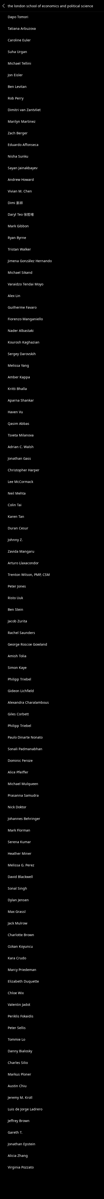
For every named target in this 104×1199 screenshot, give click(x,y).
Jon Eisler (15, 75)
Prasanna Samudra (23, 795)
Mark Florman (19, 830)
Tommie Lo (16, 1039)
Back (4, 6)
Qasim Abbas (18, 423)
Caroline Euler (19, 40)
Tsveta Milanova (21, 435)
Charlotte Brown (21, 934)
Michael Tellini (19, 63)
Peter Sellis (17, 1027)
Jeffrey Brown (19, 1120)
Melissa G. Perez (21, 865)
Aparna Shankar (21, 400)
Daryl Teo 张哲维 (21, 214)
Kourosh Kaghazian (23, 342)
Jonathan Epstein (21, 1144)
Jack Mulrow (17, 923)
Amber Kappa (19, 377)
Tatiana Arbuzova (22, 28)
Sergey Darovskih (22, 353)
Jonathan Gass (19, 458)
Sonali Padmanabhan (25, 749)
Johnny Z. (15, 539)
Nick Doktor (17, 807)
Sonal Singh (17, 888)
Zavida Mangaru (21, 551)
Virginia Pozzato (21, 1167)
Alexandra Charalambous (28, 702)
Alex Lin (14, 295)
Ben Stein (15, 609)
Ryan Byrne (17, 237)
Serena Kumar (19, 842)
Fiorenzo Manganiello (25, 319)
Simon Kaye (17, 667)
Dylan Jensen (18, 900)
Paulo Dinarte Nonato (25, 737)
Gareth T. (15, 1132)
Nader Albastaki (21, 330)
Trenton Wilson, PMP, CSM (29, 574)
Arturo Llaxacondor (23, 563)
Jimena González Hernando (30, 261)
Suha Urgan (17, 51)
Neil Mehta (17, 493)
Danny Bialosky (20, 1051)
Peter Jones (17, 586)
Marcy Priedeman (22, 969)
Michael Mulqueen (23, 783)
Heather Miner (19, 853)
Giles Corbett (18, 714)
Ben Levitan (17, 86)
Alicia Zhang (18, 1155)
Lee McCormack (20, 481)
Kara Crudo (17, 958)
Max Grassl (17, 911)
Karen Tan (16, 516)
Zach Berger (18, 133)
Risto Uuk (15, 598)
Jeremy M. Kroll (20, 1097)
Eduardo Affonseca (23, 144)
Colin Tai (15, 505)
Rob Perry (15, 98)
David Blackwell (20, 876)
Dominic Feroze (20, 760)
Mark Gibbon (18, 226)
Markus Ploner (19, 1074)
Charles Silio (18, 1062)
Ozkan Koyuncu (20, 946)
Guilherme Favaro (22, 307)
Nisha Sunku (18, 156)
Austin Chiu (17, 1086)
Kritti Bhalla (17, 388)
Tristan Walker (19, 249)
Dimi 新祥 (15, 202)
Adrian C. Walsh (21, 446)
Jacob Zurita (17, 621)
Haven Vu (15, 412)
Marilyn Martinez (22, 121)
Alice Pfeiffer (18, 772)
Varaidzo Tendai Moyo (25, 284)
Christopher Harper (23, 470)
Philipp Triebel (19, 679)
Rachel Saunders (21, 632)
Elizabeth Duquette (23, 981)
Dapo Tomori (18, 17)
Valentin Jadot (19, 1004)
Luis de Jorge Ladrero (25, 1109)
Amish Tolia (17, 656)
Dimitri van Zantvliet (24, 109)
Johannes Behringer (24, 818)
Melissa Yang (18, 365)
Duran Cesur (18, 528)
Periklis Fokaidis (20, 1016)
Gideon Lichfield (21, 690)
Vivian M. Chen (20, 191)
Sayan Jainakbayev (22, 168)
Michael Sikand (20, 272)
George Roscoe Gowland (27, 644)
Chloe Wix (16, 993)
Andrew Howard (21, 179)
